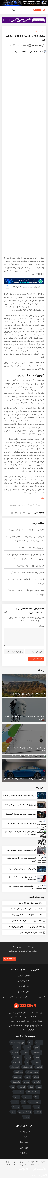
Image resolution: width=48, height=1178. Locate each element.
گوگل (13, 1112)
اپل (27, 1062)
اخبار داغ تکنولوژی (24, 981)
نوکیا (36, 1097)
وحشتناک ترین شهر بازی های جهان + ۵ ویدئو (28, 754)
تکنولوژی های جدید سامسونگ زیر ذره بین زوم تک (25, 529)
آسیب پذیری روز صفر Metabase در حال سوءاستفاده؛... (22, 878)
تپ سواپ (17, 1077)
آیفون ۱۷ (17, 1047)
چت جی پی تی (25, 1112)
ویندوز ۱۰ (27, 1107)
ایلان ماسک (27, 1067)
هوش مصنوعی (35, 1102)
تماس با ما (24, 1142)
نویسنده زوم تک (37, 45)
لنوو (13, 1087)
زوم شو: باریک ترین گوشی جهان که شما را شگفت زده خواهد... (26, 749)
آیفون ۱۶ (27, 1047)
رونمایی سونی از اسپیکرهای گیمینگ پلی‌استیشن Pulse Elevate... (20, 833)
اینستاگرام (15, 1067)
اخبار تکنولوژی (24, 986)
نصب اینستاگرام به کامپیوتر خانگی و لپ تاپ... (23, 909)
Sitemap (24, 1153)
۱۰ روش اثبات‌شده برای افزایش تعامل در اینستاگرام (19, 795)
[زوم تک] (39, 10)
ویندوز (37, 1107)
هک (23, 1102)
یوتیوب (26, 1116)
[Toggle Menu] (24, 10)
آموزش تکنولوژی (24, 975)
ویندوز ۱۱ (16, 1107)
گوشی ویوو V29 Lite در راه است (31, 547)
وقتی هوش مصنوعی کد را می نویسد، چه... (22, 869)
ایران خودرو (17, 1062)
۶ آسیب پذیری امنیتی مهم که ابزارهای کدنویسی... (21, 887)
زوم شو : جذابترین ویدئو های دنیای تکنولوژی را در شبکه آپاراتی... (25, 718)
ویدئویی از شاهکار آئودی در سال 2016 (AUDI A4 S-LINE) (24, 778)
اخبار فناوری (39, 30)
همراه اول (27, 1097)
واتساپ (15, 1102)
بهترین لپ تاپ (32, 1072)
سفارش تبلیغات (24, 1131)
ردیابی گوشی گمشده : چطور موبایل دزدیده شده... (21, 926)
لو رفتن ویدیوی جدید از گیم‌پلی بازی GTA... (21, 823)
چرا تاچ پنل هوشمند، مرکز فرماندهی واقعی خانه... (20, 804)
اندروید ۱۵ (17, 1057)
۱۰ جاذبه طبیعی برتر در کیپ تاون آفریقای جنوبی (28, 693)
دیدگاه (41, 626)
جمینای (26, 1082)
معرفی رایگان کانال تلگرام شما (28, 903)
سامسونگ (16, 1082)
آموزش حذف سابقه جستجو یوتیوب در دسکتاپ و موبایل (24, 997)
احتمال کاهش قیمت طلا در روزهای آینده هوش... (19, 814)
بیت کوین (19, 1072)
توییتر (28, 1077)
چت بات (38, 1112)
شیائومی (22, 1087)
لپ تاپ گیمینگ (33, 1092)
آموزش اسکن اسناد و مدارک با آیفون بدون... (21, 850)
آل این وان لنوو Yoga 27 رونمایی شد (29, 565)
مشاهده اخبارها (9, 958)
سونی (39, 1087)
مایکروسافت (18, 1092)
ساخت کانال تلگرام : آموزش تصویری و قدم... (24, 915)
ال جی (28, 1057)
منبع (42, 498)
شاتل (31, 1087)
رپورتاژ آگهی (24, 1147)
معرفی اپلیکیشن (24, 991)
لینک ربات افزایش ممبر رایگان (28, 932)
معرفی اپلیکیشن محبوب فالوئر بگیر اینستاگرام (27, 572)
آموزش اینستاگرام (18, 1042)
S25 (30, 1042)
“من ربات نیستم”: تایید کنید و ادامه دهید (24, 920)
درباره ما (24, 1137)
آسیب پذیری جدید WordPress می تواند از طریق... (21, 859)
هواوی (17, 1097)
